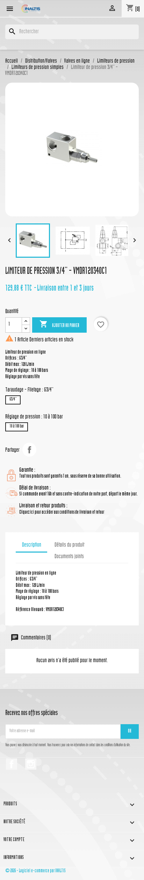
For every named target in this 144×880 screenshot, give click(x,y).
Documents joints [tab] (69, 557)
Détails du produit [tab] (69, 545)
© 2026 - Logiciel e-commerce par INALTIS (35, 871)
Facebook (11, 764)
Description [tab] (31, 545)
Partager (29, 450)
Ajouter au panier (59, 324)
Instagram (30, 764)
